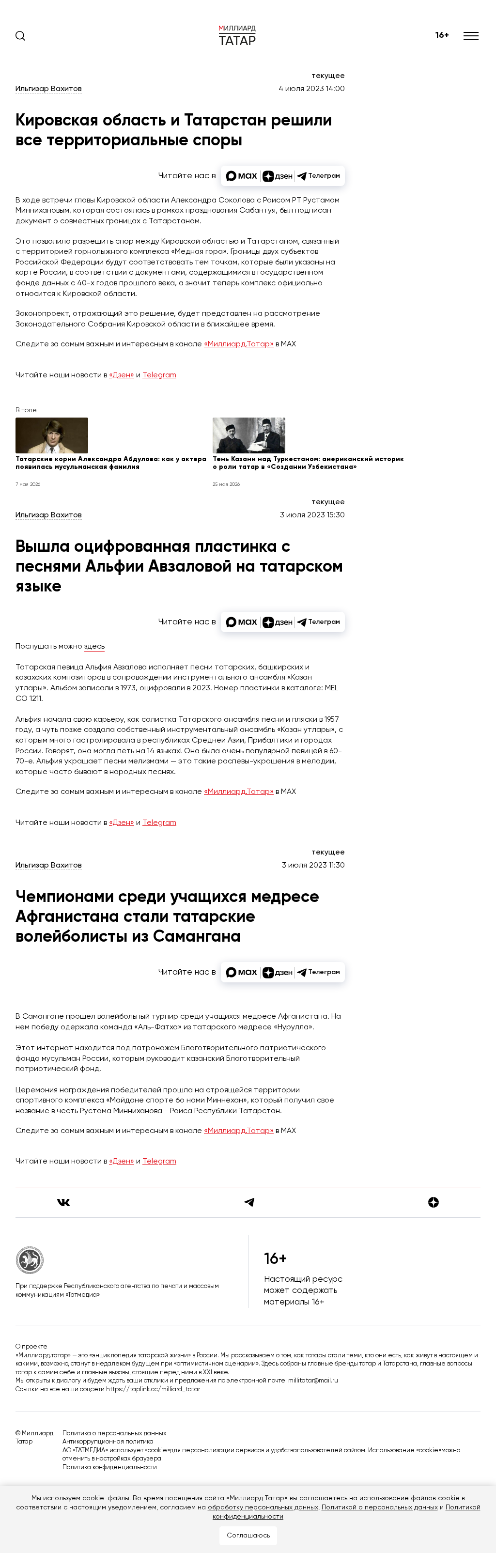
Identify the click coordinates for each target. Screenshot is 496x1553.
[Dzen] (433, 1202)
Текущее (328, 76)
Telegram (159, 375)
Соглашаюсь (248, 1535)
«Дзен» (121, 375)
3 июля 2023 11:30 (313, 866)
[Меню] (472, 35)
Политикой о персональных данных (380, 1507)
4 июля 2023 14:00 (312, 89)
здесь (94, 647)
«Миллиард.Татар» (239, 344)
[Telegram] (249, 1202)
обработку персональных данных (263, 1507)
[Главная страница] (237, 35)
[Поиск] (20, 36)
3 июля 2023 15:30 (312, 515)
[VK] (63, 1202)
